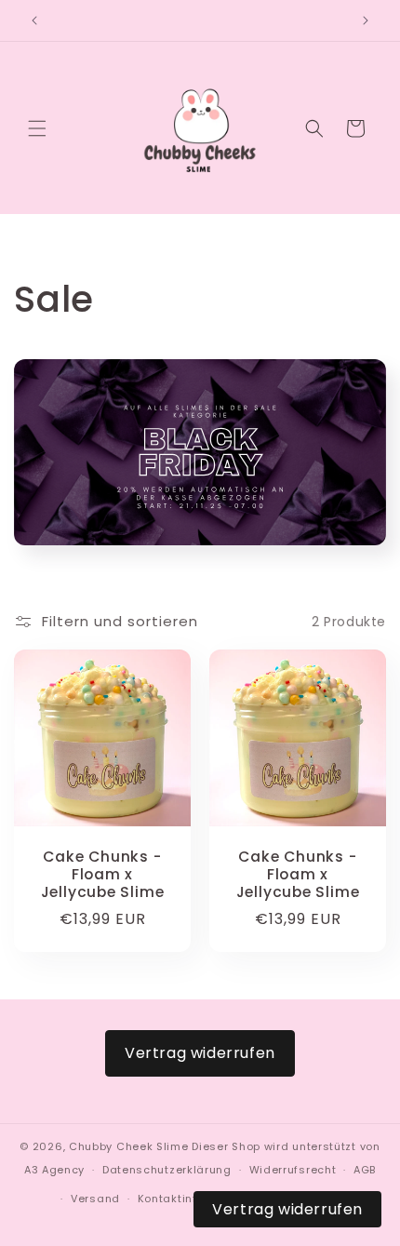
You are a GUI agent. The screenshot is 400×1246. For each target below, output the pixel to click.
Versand (95, 1198)
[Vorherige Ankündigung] (34, 20)
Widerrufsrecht (293, 1169)
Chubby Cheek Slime (129, 1146)
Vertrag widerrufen (200, 1053)
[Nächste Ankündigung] (365, 20)
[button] (37, 128)
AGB (364, 1169)
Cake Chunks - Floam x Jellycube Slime (103, 875)
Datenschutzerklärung (167, 1169)
